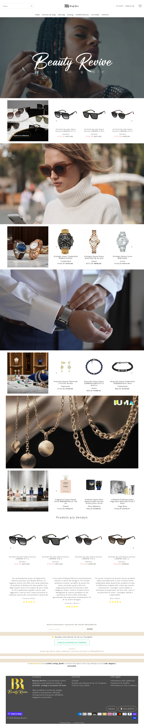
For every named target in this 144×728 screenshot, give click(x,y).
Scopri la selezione (20, 388)
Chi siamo (95, 15)
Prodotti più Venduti (72, 517)
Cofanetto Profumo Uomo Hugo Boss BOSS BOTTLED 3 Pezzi (122, 501)
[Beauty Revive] (72, 5)
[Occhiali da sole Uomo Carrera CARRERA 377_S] (65, 114)
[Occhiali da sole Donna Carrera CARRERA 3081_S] (122, 540)
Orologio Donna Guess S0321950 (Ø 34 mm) (94, 257)
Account (119, 6)
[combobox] (17, 6)
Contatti (105, 15)
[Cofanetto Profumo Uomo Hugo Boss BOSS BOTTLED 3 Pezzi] (122, 484)
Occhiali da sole (49, 15)
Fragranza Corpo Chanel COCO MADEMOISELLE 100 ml (65, 501)
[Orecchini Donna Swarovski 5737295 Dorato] (65, 367)
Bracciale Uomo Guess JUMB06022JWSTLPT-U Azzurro (94, 383)
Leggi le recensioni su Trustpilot (72, 642)
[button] (140, 6)
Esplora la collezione (21, 135)
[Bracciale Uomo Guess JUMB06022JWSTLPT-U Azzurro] (94, 367)
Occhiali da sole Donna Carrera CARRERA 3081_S (121, 558)
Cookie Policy (79, 723)
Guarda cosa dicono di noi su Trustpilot (89, 683)
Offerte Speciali (82, 15)
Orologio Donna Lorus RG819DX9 (122, 257)
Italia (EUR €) (128, 709)
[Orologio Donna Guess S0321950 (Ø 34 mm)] (94, 241)
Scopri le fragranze (20, 506)
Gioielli (70, 15)
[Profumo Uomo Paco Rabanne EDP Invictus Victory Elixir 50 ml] (94, 484)
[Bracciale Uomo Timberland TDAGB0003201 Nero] (122, 367)
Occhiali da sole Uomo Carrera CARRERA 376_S (122, 130)
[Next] (131, 120)
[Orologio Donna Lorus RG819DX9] (122, 241)
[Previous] (56, 120)
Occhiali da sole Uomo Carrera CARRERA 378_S (94, 130)
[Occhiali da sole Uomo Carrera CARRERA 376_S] (122, 114)
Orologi (61, 15)
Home (37, 15)
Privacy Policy (65, 723)
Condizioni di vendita (120, 683)
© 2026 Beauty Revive (17, 718)
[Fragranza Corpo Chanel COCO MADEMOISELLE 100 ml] (65, 484)
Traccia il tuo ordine (80, 685)
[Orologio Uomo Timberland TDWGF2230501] (65, 241)
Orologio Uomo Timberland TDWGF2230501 (66, 257)
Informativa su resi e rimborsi (124, 685)
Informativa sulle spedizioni (123, 681)
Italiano (111, 709)
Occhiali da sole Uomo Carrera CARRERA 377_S (65, 130)
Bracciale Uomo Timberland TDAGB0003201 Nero (122, 382)
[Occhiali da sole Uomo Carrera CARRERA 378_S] (94, 114)
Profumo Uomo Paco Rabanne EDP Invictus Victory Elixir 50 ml (94, 501)
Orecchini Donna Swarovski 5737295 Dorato (66, 382)
